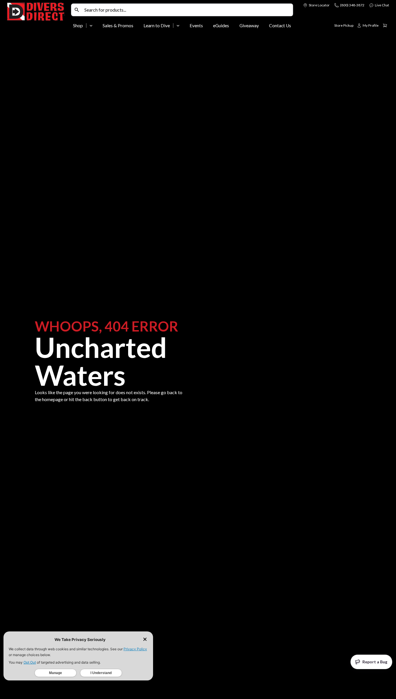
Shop (78, 25)
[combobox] (187, 10)
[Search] (77, 10)
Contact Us (280, 25)
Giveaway (249, 25)
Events (196, 25)
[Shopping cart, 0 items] (385, 25)
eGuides (221, 25)
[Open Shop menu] (91, 25)
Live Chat (382, 5)
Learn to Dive (156, 25)
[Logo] (38, 16)
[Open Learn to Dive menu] (178, 25)
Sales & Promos (118, 25)
